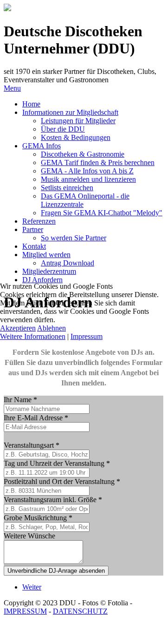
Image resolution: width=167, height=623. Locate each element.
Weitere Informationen (32, 336)
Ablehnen (51, 328)
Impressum (87, 336)
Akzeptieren (18, 328)
